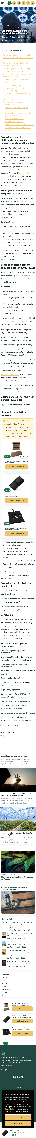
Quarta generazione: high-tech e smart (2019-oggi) (17, 89)
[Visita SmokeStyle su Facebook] (1, 1070)
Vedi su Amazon (15, 467)
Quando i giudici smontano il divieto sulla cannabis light (16, 834)
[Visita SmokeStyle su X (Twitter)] (6, 1070)
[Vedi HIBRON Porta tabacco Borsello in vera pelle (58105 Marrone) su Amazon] (6, 1007)
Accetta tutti (18, 1117)
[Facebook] (28, 3)
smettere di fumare (27, 635)
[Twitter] (33, 3)
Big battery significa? (14, 122)
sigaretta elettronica (13, 725)
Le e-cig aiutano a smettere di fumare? (18, 128)
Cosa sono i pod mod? (14, 119)
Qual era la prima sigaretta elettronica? (16, 109)
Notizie (5, 995)
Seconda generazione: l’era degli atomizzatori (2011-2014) (17, 70)
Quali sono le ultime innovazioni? (19, 124)
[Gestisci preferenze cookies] (19, 3)
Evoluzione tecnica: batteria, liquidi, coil (18, 95)
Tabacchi (6, 986)
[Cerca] (14, 3)
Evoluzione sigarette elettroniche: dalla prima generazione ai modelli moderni (18, 57)
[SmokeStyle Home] (9, 3)
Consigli (5, 992)
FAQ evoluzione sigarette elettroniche (13, 103)
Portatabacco (7, 983)
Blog (10, 25)
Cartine (5, 978)
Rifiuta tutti (18, 1124)
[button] (19, 3)
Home (4, 25)
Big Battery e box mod (14, 85)
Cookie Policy (10, 1109)
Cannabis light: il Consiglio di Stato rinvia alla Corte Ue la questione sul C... (16, 795)
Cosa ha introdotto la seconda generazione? (18, 114)
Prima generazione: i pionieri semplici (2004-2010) (15, 64)
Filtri (4, 981)
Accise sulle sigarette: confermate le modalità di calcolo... (18, 952)
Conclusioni (8, 99)
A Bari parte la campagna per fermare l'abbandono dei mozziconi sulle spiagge (16, 756)
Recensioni (6, 989)
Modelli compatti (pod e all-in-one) (18, 81)
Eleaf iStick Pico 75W (10, 375)
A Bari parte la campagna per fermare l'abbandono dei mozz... (21, 924)
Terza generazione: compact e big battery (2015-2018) (17, 75)
